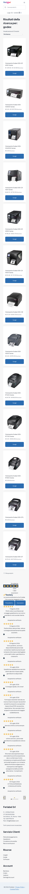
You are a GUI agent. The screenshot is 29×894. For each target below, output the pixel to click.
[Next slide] (24, 798)
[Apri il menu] (24, 2)
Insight (5, 855)
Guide (5, 857)
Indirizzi (5, 875)
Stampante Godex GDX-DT (14, 557)
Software (6, 859)
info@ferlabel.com (12, 821)
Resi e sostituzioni (9, 843)
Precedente (9, 603)
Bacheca (6, 871)
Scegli (14, 73)
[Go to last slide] (4, 798)
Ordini (5, 873)
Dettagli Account (8, 877)
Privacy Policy (19, 887)
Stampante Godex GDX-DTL (14, 517)
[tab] (11, 799)
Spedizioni (6, 839)
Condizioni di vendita (10, 841)
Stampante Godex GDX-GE (14, 312)
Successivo (20, 603)
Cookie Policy (14, 889)
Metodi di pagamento (10, 837)
